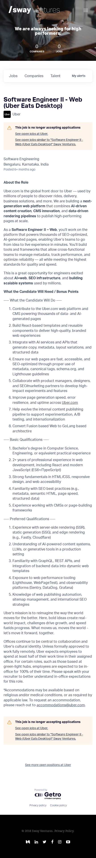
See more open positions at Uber (48, 765)
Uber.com (70, 402)
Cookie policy (58, 805)
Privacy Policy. (64, 831)
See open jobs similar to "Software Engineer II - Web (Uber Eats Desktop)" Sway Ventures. (49, 142)
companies (34, 76)
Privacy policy (37, 805)
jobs (13, 76)
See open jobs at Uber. (31, 133)
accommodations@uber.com (61, 705)
